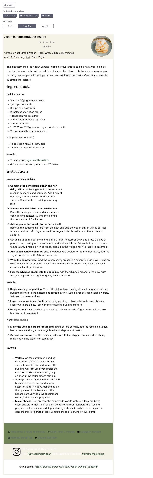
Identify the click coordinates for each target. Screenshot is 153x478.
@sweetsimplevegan (39, 453)
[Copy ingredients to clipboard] (29, 86)
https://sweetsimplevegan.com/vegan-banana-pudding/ (66, 466)
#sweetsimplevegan (93, 453)
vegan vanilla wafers (37, 160)
